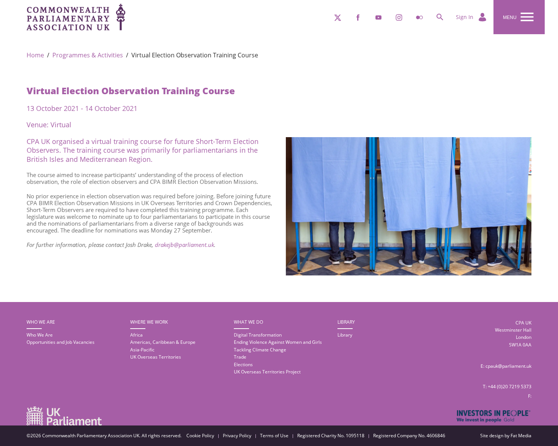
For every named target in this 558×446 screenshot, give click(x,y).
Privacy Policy (237, 435)
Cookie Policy (200, 435)
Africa (136, 335)
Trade (240, 357)
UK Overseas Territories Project (267, 372)
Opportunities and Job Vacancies (61, 342)
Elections (243, 364)
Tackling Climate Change (260, 349)
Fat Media (521, 435)
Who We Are (40, 335)
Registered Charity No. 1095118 (330, 435)
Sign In (465, 17)
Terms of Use (274, 435)
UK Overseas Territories (155, 357)
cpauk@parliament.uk (508, 366)
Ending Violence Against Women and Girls (278, 342)
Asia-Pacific (142, 349)
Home (35, 55)
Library (344, 335)
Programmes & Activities (87, 55)
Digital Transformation (258, 335)
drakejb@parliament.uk (184, 244)
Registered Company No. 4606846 (409, 435)
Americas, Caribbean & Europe (162, 342)
